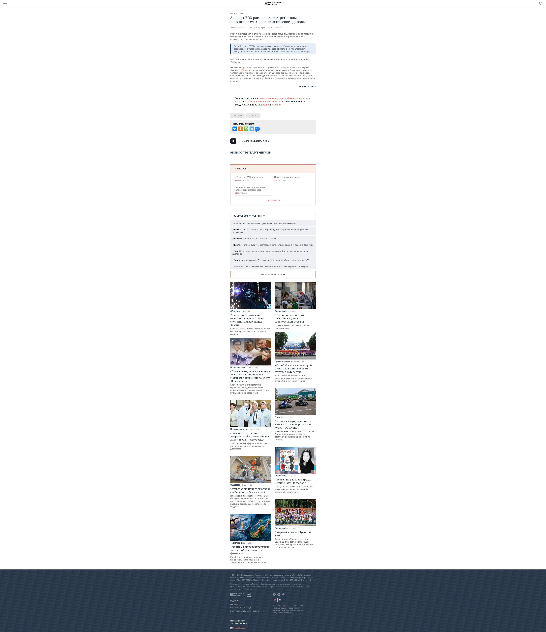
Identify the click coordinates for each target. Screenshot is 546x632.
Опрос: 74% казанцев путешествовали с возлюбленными (264, 223)
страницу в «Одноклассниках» (262, 101)
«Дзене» (276, 104)
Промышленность (239, 429)
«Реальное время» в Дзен (256, 140)
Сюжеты (240, 168)
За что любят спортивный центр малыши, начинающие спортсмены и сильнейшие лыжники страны (293, 373)
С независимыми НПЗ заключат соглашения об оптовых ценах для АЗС (270, 260)
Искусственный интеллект (287, 178)
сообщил (243, 70)
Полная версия (237, 620)
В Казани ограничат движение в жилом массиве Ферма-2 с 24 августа (270, 266)
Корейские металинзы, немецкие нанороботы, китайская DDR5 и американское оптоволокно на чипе (249, 554)
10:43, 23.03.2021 (237, 27)
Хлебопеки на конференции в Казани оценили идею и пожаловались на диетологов (250, 440)
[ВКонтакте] (234, 129)
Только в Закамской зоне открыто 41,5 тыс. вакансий (293, 321)
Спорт (278, 417)
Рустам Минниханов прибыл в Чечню (254, 238)
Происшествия (237, 367)
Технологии (236, 543)
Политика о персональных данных (247, 611)
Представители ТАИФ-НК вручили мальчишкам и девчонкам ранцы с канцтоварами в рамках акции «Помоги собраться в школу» (294, 540)
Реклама (234, 604)
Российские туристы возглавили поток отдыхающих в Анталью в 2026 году (272, 245)
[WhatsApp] (246, 129)
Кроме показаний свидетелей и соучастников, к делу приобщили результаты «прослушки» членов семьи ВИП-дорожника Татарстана (250, 382)
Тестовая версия (238, 623)
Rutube (265, 104)
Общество (236, 13)
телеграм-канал (267, 98)
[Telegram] (252, 129)
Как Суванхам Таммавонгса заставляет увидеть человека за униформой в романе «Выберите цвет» (294, 485)
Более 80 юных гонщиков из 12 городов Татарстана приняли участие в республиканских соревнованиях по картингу (294, 430)
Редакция (235, 601)
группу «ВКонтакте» (290, 98)
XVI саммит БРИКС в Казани (249, 178)
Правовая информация (241, 608)
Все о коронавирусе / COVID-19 (269, 27)
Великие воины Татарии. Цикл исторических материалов (250, 190)
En (280, 600)
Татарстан (253, 115)
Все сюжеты (274, 200)
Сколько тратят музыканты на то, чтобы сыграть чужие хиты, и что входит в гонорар (250, 324)
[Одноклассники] (240, 129)
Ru (275, 600)
